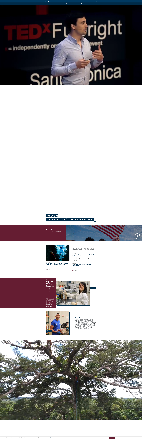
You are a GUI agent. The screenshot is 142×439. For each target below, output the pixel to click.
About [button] (82, 3)
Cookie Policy (51, 437)
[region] (71, 438)
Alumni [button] (71, 3)
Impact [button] (60, 3)
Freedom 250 (65, 3)
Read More (48, 269)
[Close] (141, 438)
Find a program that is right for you (50, 306)
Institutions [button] (76, 3)
